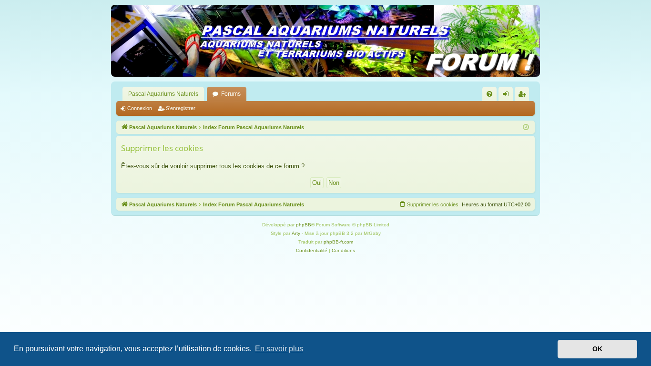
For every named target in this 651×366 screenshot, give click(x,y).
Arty (296, 233)
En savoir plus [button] (279, 349)
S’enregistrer (180, 108)
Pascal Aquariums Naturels (163, 94)
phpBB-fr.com (338, 241)
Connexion (139, 108)
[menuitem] (489, 94)
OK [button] (597, 349)
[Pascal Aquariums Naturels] (325, 40)
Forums (231, 94)
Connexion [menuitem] (507, 96)
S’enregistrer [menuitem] (524, 96)
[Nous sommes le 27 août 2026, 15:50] (526, 127)
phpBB (303, 224)
